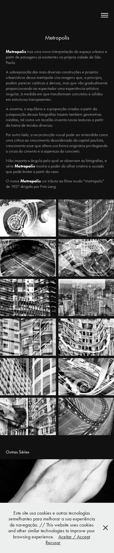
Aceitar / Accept (74, 537)
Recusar (53, 542)
